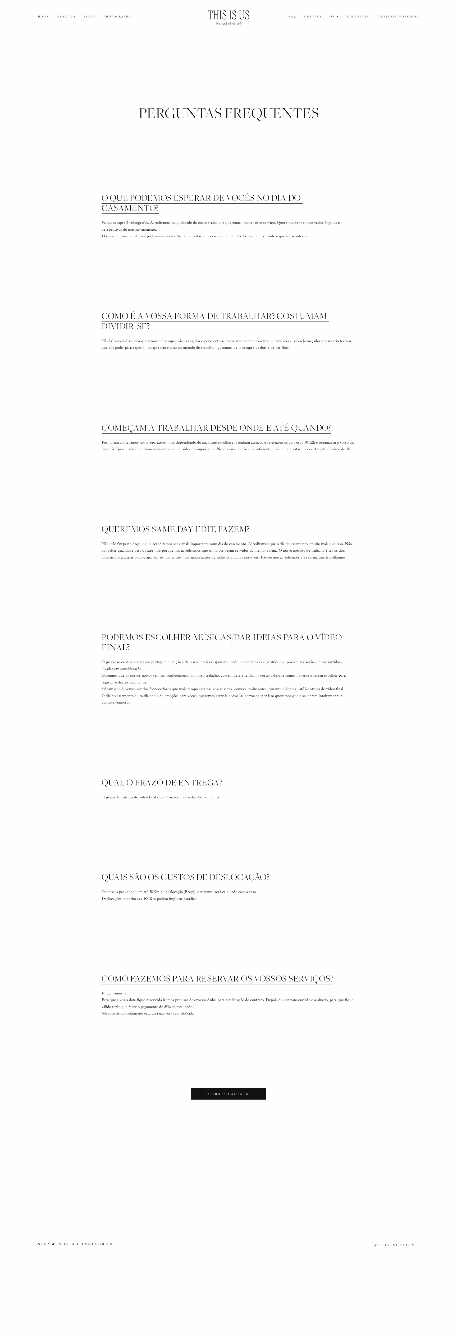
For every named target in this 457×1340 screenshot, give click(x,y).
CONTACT (313, 16)
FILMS (89, 16)
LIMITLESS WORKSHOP (398, 16)
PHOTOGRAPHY (117, 16)
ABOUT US (66, 16)
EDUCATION (358, 16)
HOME (43, 16)
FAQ (292, 16)
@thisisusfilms (396, 1245)
